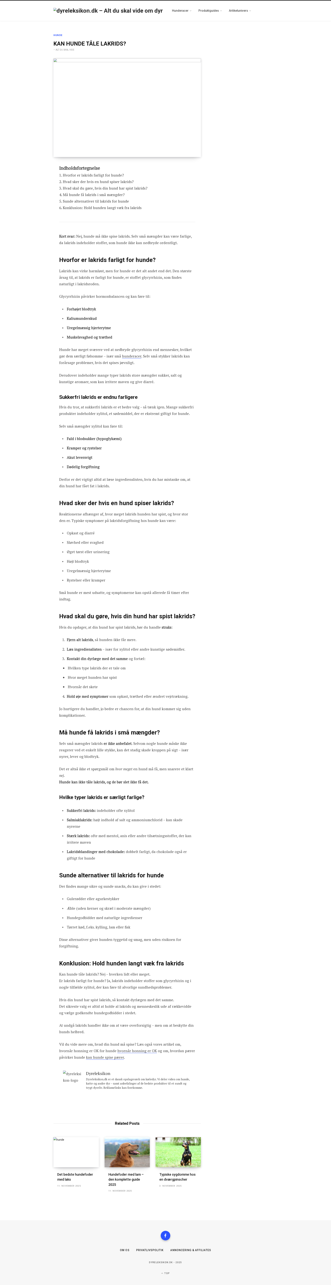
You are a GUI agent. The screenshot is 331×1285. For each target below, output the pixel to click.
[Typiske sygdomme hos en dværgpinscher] (178, 1152)
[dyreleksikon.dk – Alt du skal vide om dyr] (108, 11)
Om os (124, 1250)
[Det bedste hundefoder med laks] (76, 1152)
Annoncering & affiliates (190, 1250)
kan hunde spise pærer (105, 1057)
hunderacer (131, 356)
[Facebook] (165, 1235)
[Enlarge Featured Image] (127, 107)
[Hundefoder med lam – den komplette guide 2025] (127, 1152)
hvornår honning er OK (137, 1050)
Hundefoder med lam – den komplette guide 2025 (126, 1179)
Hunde (57, 35)
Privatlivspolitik (150, 1250)
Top (167, 1273)
